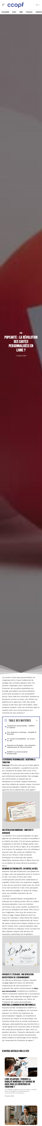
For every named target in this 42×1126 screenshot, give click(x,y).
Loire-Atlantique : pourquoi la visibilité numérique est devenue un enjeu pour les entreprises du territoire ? (20, 1083)
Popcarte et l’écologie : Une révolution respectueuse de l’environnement (21, 746)
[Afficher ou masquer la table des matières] (34, 720)
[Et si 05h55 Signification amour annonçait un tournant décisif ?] (21, 1115)
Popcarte (5, 765)
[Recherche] (32, 5)
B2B (21, 333)
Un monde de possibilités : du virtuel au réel (21, 739)
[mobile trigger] (4, 5)
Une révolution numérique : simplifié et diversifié (21, 733)
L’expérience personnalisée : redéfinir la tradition (21, 726)
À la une (10, 1059)
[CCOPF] (15, 5)
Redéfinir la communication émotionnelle (17, 752)
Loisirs (10, 1108)
